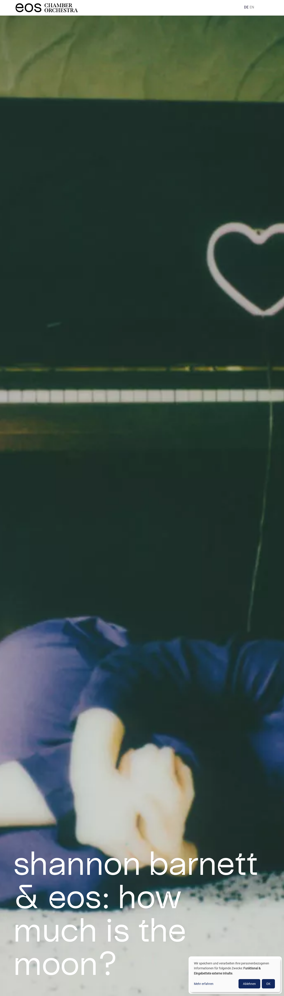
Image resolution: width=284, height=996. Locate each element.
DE (246, 7)
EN (252, 7)
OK (268, 984)
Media (127, 5)
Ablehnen (249, 984)
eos (161, 5)
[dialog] (235, 975)
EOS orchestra (59, 7)
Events (110, 5)
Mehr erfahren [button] (203, 984)
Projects (145, 5)
